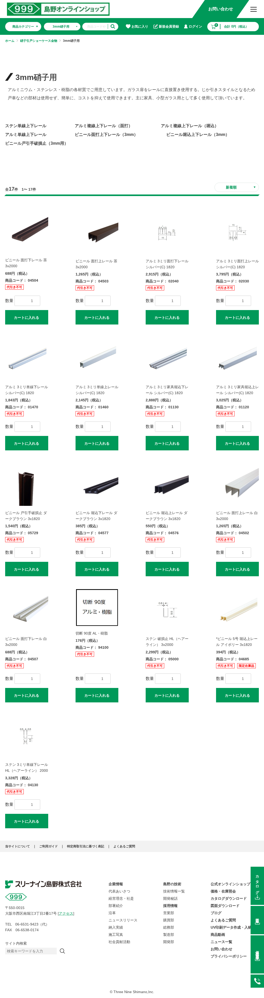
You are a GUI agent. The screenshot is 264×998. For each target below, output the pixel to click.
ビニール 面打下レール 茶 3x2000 (26, 263)
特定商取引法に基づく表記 (85, 846)
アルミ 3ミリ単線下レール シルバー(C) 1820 (26, 390)
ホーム (9, 41)
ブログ (216, 913)
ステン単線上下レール (25, 126)
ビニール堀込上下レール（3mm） (197, 134)
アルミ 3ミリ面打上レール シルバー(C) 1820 (237, 264)
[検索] (62, 951)
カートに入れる (26, 317)
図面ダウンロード (225, 906)
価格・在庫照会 (223, 891)
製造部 (168, 934)
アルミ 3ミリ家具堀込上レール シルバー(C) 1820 (237, 390)
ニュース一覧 (221, 942)
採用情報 (170, 906)
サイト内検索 (16, 943)
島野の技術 (172, 884)
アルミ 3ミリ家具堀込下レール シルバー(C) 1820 (167, 390)
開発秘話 (170, 898)
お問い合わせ (220, 9)
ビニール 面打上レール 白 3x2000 (237, 516)
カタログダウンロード (229, 898)
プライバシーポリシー (229, 956)
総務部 (168, 927)
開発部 (168, 942)
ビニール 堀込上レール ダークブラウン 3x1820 (166, 516)
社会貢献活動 (119, 942)
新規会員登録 (169, 26)
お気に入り (139, 26)
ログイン (195, 26)
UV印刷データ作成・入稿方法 (235, 927)
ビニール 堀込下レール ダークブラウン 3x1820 (96, 516)
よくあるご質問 (124, 846)
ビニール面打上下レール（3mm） (106, 134)
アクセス (66, 913)
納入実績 (116, 927)
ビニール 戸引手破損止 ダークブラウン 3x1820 (26, 516)
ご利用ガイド (48, 846)
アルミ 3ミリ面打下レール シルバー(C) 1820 (167, 264)
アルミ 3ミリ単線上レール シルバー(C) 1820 (97, 390)
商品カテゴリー (23, 26)
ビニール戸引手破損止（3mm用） (36, 143)
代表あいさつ (119, 891)
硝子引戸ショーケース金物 (38, 41)
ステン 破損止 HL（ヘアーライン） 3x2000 (167, 642)
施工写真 (116, 934)
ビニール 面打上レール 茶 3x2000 (96, 264)
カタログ (257, 882)
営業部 (168, 913)
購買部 (168, 920)
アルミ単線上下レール (25, 134)
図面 (257, 917)
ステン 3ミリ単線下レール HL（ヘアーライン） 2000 (26, 767)
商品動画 (218, 934)
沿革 (112, 913)
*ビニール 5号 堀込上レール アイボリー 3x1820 (237, 642)
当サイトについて (17, 846)
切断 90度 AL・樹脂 (92, 633)
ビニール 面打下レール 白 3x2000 (26, 642)
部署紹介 (116, 906)
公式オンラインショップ (230, 884)
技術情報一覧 (174, 891)
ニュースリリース (123, 920)
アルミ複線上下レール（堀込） (190, 126)
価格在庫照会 (257, 951)
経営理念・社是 (121, 898)
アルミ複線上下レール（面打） (104, 126)
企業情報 (116, 884)
